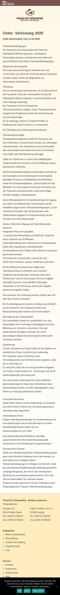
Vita (7, 550)
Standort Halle (13, 546)
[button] (4, 3)
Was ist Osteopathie (15, 534)
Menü (10, 3)
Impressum (11, 569)
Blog (8, 576)
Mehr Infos (38, 591)
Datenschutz (12, 573)
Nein (27, 591)
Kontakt (9, 565)
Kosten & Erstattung (15, 542)
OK (19, 591)
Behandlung (12, 538)
